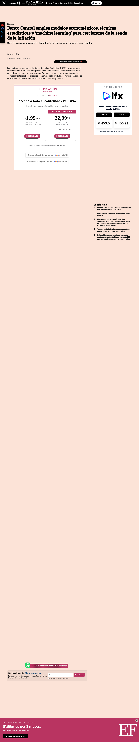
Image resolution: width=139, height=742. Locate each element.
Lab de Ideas (78, 3)
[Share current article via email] (2, 24)
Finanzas (56, 3)
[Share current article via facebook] (2, 28)
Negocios (49, 3)
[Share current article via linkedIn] (2, 36)
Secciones (12, 3)
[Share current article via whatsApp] (2, 39)
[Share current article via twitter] (2, 32)
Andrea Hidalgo (15, 54)
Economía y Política (66, 3)
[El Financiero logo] (32, 3)
